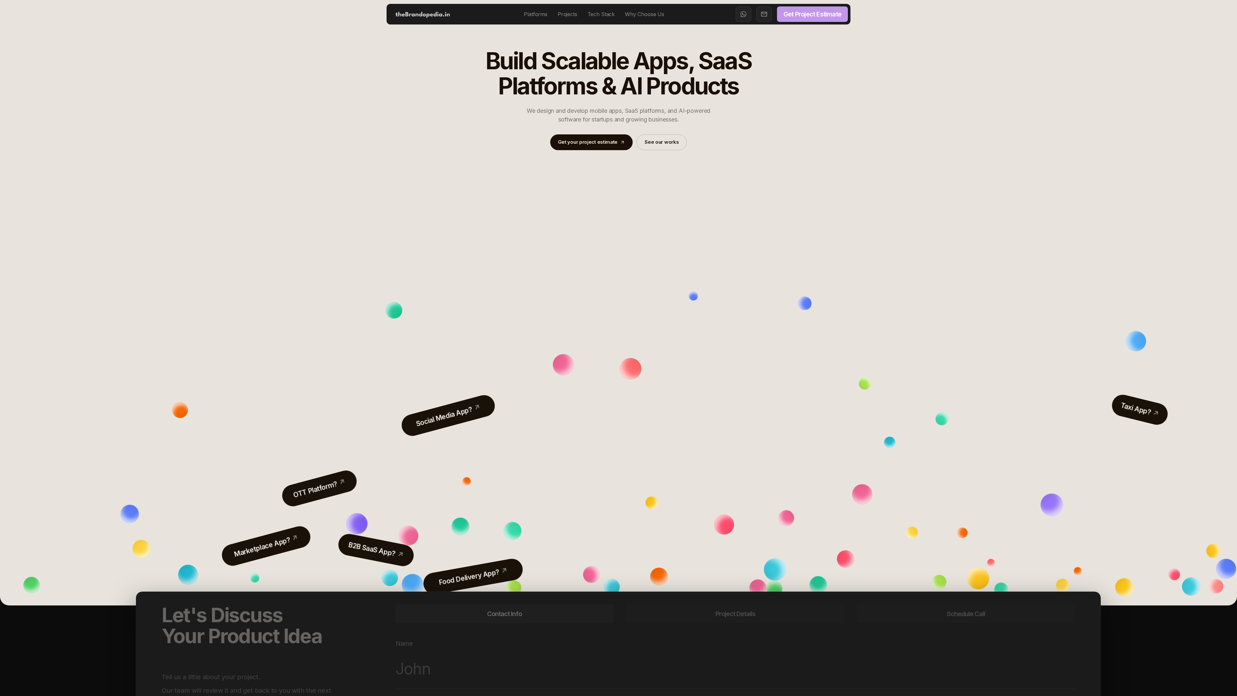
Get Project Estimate (812, 14)
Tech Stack (601, 14)
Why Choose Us (644, 14)
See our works (662, 142)
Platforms (535, 14)
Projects (567, 14)
